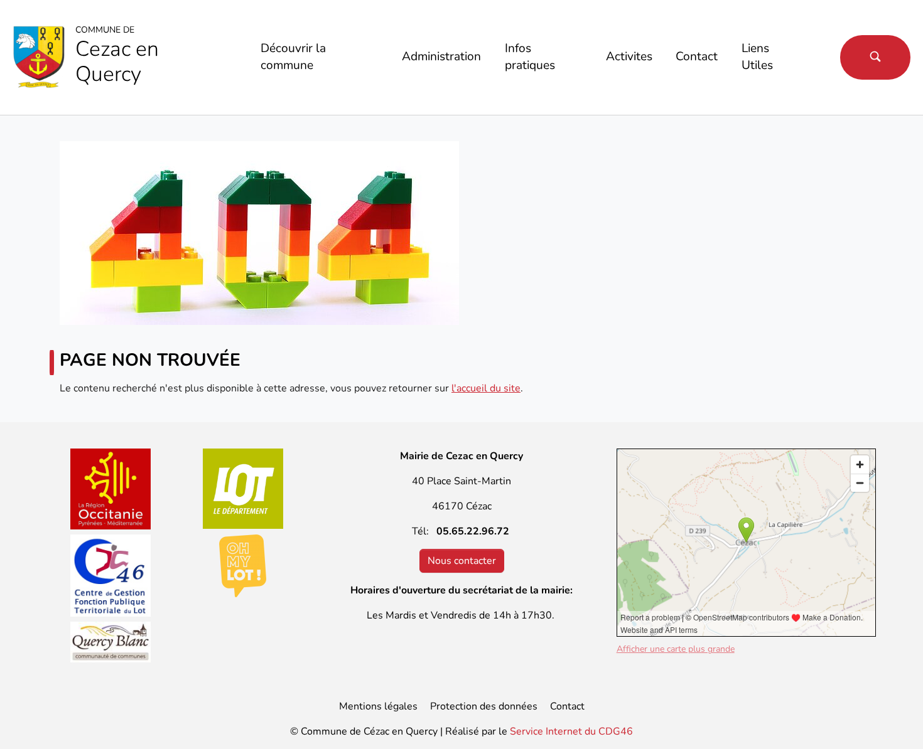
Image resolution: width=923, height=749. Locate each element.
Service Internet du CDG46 (571, 731)
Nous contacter (462, 561)
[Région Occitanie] (111, 489)
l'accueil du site (486, 388)
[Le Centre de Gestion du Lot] (111, 575)
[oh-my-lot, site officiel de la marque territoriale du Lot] (243, 565)
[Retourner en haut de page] (895, 721)
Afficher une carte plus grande (676, 649)
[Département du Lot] (243, 489)
